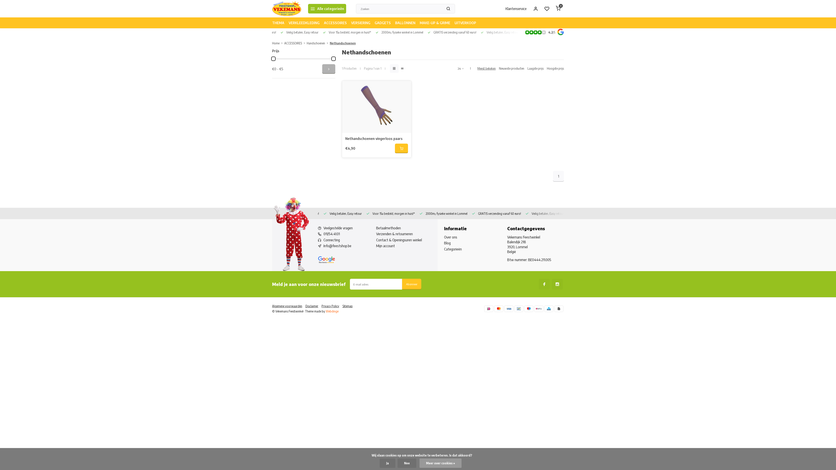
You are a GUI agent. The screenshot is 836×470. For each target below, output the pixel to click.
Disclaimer (311, 306)
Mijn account (385, 246)
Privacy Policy (330, 306)
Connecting (332, 240)
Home (276, 43)
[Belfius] (538, 309)
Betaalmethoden (388, 228)
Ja (387, 463)
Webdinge (332, 311)
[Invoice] (558, 309)
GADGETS (383, 23)
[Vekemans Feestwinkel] (287, 8)
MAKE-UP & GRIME (435, 23)
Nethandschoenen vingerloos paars (374, 138)
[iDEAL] (488, 309)
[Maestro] (528, 309)
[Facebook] (544, 284)
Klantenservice (516, 9)
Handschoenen (316, 43)
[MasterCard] (498, 309)
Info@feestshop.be (337, 246)
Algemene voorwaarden (287, 306)
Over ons (450, 237)
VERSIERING (360, 23)
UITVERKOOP (465, 23)
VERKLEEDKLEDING (304, 23)
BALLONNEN (405, 23)
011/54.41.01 (332, 234)
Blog (447, 243)
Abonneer (411, 284)
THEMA (278, 23)
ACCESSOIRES (335, 23)
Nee (407, 463)
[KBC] (548, 309)
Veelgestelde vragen (338, 228)
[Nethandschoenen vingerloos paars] (376, 107)
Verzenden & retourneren (394, 234)
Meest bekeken (486, 68)
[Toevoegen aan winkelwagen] (401, 148)
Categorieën (453, 249)
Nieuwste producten (511, 68)
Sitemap (347, 306)
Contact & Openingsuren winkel (399, 240)
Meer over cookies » (440, 463)
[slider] (273, 59)
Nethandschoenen (343, 43)
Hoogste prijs (555, 68)
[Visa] (508, 309)
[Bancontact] (518, 309)
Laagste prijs (536, 68)
